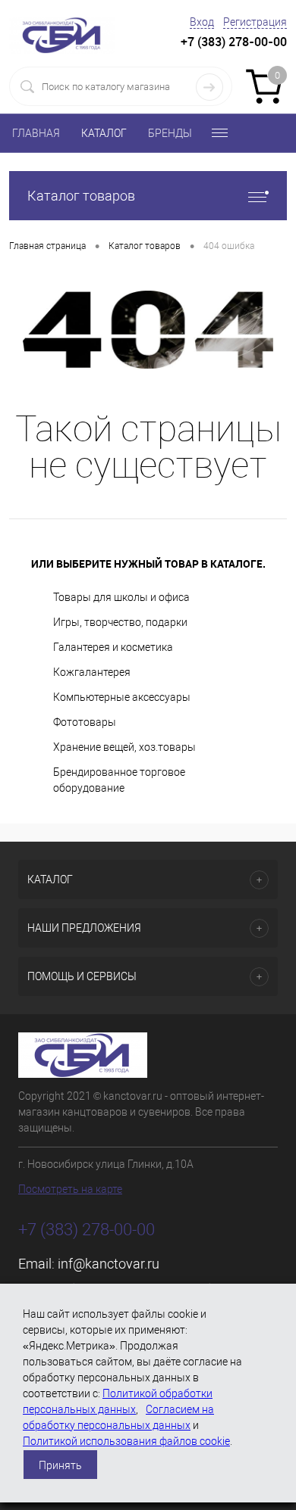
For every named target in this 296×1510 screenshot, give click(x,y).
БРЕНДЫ (170, 133)
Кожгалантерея (92, 672)
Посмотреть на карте (70, 1189)
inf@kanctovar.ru (108, 1264)
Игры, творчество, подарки (120, 622)
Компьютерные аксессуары (122, 697)
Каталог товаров (81, 196)
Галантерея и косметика (113, 647)
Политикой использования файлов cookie (126, 1441)
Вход (202, 22)
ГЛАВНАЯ (36, 133)
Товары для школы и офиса (121, 597)
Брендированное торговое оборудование (119, 780)
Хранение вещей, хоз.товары (124, 747)
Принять (60, 1465)
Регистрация (255, 22)
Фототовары (84, 722)
